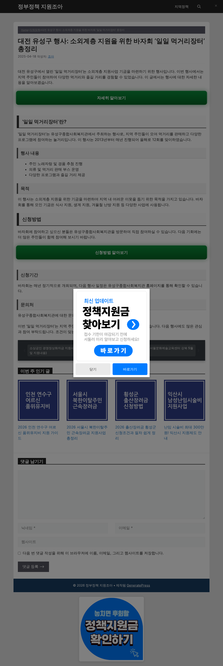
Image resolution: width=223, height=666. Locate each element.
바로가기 (130, 369)
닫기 (93, 369)
